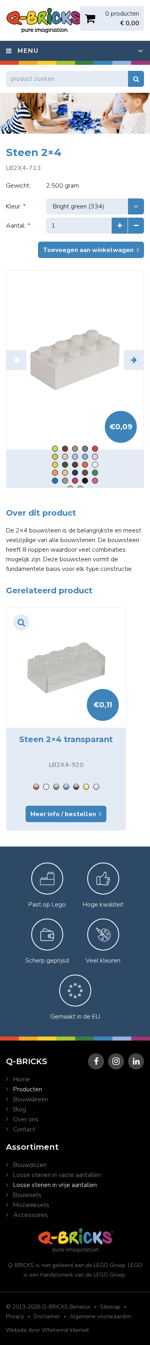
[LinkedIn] (136, 1061)
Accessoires (30, 1215)
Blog (19, 1109)
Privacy (15, 1316)
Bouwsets (27, 1195)
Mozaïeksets (31, 1205)
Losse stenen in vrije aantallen (55, 1185)
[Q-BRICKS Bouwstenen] (44, 20)
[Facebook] (96, 1061)
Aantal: (18, 225)
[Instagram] (116, 1061)
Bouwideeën (30, 1099)
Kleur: (16, 206)
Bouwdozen (29, 1165)
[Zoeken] (136, 79)
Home (21, 1079)
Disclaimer (47, 1316)
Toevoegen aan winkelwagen (88, 250)
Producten (27, 1089)
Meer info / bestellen (63, 814)
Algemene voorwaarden (100, 1316)
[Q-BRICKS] (75, 360)
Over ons (25, 1119)
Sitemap (110, 1307)
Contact (24, 1129)
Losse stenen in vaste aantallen (57, 1175)
